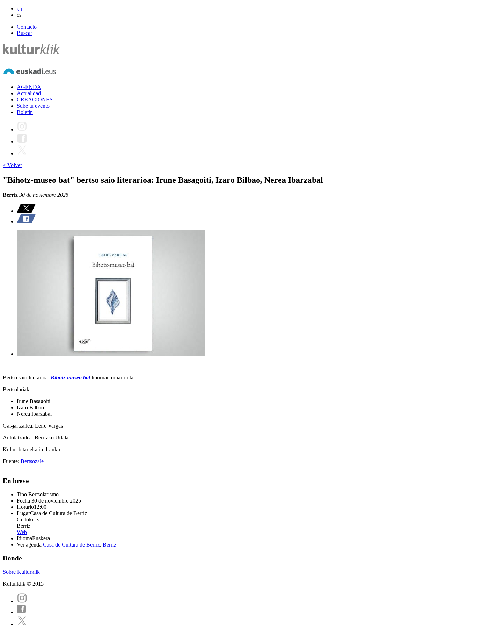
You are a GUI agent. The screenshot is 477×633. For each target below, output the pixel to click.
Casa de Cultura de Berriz (71, 545)
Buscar (24, 33)
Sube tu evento (33, 106)
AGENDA (29, 87)
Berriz (109, 545)
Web (22, 532)
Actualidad (29, 93)
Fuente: (12, 461)
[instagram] (22, 601)
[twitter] (22, 624)
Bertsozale (32, 461)
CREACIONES (35, 100)
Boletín (25, 112)
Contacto (27, 27)
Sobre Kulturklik (21, 572)
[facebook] (22, 612)
